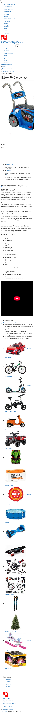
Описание (5, 187)
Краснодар (10, 1)
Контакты (6, 62)
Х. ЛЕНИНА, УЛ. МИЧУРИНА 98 (10, 41)
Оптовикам (9, 683)
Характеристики (15, 187)
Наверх (5, 708)
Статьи (5, 58)
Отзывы (23, 187)
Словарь (5, 60)
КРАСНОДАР (6, 698)
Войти (4, 709)
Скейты (29, 550)
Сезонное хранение (9, 52)
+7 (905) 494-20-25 (8, 701)
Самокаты (29, 385)
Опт (4, 57)
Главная (5, 48)
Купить (3, 146)
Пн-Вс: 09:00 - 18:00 (7, 43)
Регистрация (10, 709)
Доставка (9, 170)
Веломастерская (8, 53)
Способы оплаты (11, 175)
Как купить (6, 50)
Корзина (4, 711)
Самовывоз (9, 164)
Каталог (8, 684)
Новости (5, 55)
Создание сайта (7, 706)
